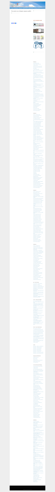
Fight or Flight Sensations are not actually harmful (38, 76)
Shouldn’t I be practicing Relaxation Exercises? (37, 273)
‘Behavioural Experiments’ (35, 238)
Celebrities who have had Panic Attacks (37, 279)
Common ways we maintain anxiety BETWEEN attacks (38, 252)
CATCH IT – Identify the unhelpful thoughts (37, 122)
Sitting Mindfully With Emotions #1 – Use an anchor (38, 470)
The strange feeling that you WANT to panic (37, 261)
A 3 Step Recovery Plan (35, 368)
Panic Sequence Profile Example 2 (36, 128)
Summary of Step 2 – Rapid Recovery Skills (37, 186)
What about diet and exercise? (36, 271)
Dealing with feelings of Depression (36, 265)
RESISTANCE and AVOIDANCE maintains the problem (38, 155)
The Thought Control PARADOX (36, 396)
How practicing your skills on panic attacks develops (38, 183)
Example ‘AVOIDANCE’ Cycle (35, 106)
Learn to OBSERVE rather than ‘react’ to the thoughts (38, 397)
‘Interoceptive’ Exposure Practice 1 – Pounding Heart (38, 200)
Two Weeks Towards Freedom (36, 69)
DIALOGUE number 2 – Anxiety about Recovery (37, 285)
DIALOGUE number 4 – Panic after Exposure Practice (38, 287)
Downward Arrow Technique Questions (37, 124)
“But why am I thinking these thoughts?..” (37, 381)
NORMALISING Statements (35, 176)
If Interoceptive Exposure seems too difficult (37, 209)
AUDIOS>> (34, 34)
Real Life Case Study (35, 107)
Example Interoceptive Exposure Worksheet (37, 210)
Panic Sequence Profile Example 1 (36, 127)
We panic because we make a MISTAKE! (37, 79)
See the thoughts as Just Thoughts (36, 398)
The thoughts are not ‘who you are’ (36, 376)
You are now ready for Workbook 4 (36, 241)
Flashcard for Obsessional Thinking (36, 405)
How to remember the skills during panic (37, 175)
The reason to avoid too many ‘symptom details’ (37, 185)
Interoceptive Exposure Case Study (36, 211)
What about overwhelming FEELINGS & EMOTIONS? (38, 467)
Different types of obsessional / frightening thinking (38, 370)
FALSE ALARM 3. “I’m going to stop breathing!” (37, 133)
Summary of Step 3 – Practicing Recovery (37, 240)
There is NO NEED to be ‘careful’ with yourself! (37, 166)
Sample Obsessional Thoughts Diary (36, 394)
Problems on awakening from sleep (36, 269)
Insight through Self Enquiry (36, 478)
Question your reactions (35, 400)
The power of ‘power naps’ (35, 254)
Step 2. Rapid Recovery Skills (36, 390)
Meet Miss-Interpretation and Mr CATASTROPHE (37, 80)
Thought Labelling (35, 173)
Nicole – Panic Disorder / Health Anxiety (37, 328)
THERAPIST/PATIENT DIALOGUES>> (38, 40)
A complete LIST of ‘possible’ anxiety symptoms (37, 256)
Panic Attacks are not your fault (36, 264)
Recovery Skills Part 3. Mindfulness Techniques (37, 168)
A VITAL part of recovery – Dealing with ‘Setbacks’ (38, 247)
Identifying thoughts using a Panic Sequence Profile (38, 126)
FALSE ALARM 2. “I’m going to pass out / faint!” (37, 132)
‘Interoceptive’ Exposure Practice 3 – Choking (37, 202)
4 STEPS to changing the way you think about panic (38, 121)
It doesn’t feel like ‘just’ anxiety (36, 259)
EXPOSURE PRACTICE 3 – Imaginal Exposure (37, 234)
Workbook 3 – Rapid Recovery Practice (37, 191)
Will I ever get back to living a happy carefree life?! (38, 332)
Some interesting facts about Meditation (37, 479)
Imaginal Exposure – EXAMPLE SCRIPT (36, 237)
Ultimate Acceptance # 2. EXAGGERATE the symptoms (38, 165)
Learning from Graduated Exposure (36, 195)
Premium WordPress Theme (29, 489)
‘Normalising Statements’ (35, 404)
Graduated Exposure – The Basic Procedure (37, 409)
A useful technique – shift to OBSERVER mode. (37, 402)
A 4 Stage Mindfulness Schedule (36, 475)
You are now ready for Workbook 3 (36, 187)
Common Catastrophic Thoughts (36, 89)
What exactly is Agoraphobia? (36, 103)
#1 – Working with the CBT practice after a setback (38, 329)
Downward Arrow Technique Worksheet (37, 125)
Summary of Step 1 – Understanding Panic (37, 109)
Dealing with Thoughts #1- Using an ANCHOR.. (37, 462)
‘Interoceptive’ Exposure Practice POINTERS (37, 199)
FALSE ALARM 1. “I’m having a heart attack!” (37, 131)
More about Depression (35, 267)
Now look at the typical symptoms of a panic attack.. (38, 75)
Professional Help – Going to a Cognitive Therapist (38, 277)
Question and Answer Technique (36, 174)
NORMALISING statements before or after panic (37, 177)
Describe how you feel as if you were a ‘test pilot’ (38, 399)
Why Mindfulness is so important (36, 429)
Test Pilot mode (34, 172)
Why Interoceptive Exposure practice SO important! (38, 198)
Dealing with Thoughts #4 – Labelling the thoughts (38, 466)
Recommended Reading (35, 278)
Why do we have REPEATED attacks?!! (36, 90)
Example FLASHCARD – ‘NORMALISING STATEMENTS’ (38, 181)
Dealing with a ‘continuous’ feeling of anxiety (37, 253)
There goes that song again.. (36, 378)
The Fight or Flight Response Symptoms (37, 74)
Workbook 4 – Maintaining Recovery (36, 245)
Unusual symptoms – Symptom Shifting (37, 255)
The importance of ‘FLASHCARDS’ (36, 179)
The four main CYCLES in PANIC (36, 108)
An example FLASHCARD (35, 180)
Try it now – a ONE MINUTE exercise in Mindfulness (38, 426)
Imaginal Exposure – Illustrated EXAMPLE (37, 236)
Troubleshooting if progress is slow (36, 246)
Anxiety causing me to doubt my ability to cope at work (38, 331)
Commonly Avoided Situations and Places (37, 104)
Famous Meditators (35, 480)
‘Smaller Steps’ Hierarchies (35, 413)
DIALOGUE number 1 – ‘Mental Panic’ (36, 284)
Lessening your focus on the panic (36, 169)
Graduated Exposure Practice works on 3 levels (37, 193)
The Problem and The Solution (36, 116)
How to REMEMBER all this (35, 403)
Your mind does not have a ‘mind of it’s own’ (37, 382)
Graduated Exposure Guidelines (36, 416)
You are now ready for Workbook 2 (36, 110)
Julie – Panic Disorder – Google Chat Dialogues (37, 283)
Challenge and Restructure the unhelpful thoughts (38, 129)
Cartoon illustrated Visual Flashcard (36, 182)
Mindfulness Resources (35, 481)
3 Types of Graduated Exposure (36, 194)
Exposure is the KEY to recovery (36, 192)
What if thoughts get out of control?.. (36, 460)
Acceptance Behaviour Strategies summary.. (37, 167)
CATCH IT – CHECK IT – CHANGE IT (36, 156)
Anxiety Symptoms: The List (36, 257)
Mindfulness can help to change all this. (37, 436)
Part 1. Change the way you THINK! (36, 118)
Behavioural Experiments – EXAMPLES (36, 239)
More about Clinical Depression (36, 266)
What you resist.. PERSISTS (35, 395)
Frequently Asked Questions (36, 474)
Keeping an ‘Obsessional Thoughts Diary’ (37, 393)
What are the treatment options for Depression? (37, 268)
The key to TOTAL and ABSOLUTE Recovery (37, 115)
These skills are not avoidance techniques (37, 117)
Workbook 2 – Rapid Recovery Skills (36, 114)
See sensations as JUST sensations (36, 171)
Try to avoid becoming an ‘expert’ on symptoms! (37, 258)
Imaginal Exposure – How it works (36, 235)
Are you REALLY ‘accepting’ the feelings (37, 262)
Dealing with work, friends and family (36, 276)
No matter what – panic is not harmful (36, 184)
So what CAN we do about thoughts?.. (36, 461)
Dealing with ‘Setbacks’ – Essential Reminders (37, 250)
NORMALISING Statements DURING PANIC (37, 178)
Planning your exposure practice (36, 412)
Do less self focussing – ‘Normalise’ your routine (37, 263)
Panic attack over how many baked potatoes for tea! (38, 330)
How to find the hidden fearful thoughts (37, 123)
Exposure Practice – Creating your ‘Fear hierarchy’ (38, 411)
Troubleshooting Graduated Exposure (36, 417)
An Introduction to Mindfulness (36, 421)
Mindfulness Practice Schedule (36, 476)
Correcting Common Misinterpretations (37, 130)
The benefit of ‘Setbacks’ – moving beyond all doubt (38, 251)
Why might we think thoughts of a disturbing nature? (38, 377)
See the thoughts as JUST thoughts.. (36, 170)
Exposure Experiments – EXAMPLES (36, 414)
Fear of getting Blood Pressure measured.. (37, 275)
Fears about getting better (35, 260)
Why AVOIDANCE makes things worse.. (36, 105)
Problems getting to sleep (35, 270)
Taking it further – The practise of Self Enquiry (37, 477)
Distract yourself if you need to (36, 401)
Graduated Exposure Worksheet (36, 415)
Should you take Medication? (36, 274)
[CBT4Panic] (27, 4)
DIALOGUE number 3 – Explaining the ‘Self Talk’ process (38, 286)
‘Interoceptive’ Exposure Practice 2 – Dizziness (37, 201)
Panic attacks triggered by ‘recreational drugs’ (37, 272)
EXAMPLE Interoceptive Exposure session (37, 208)
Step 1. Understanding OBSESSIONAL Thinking (37, 369)
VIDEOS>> (34, 27)
